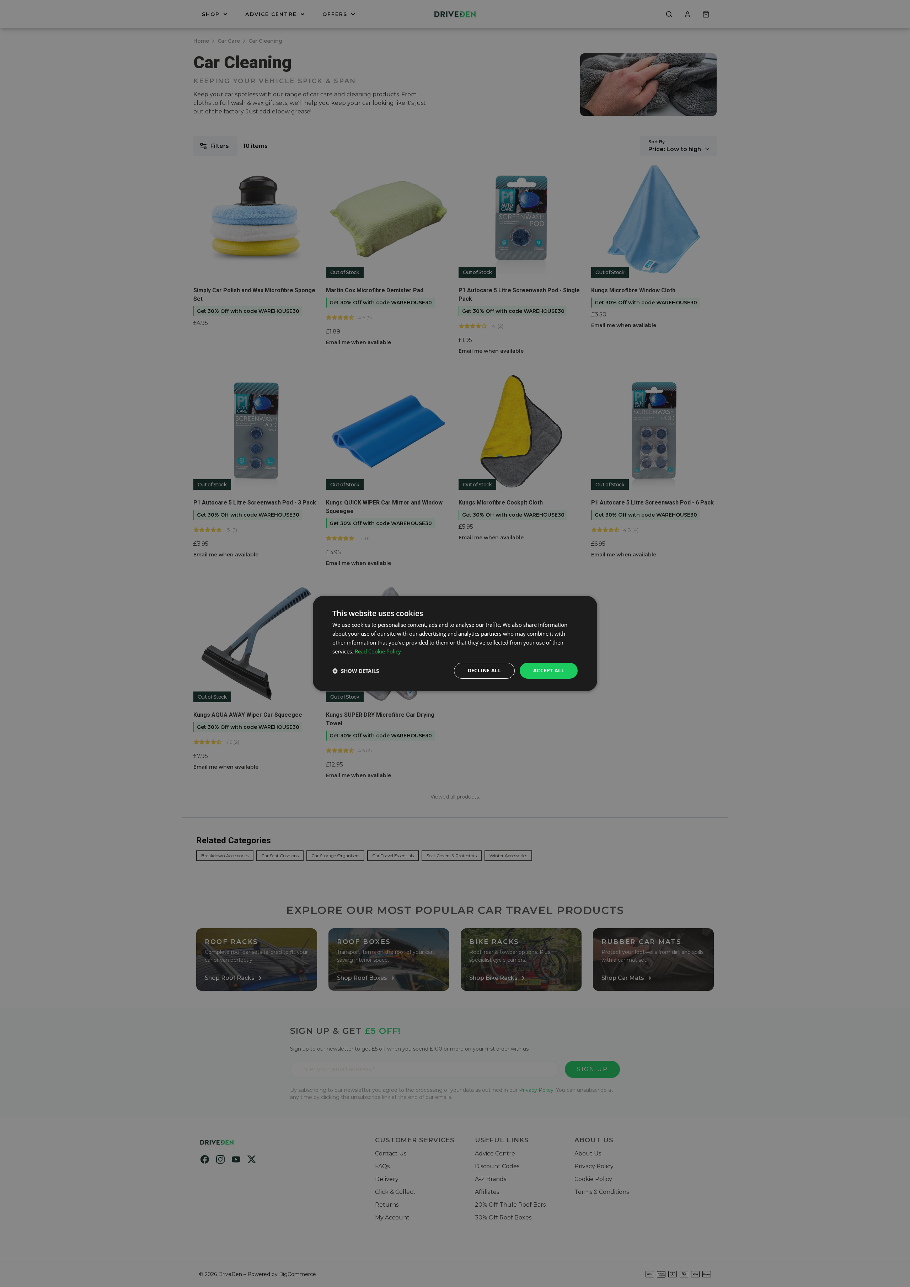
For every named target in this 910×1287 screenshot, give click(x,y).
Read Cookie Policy (378, 651)
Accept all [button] (548, 670)
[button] (355, 671)
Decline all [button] (484, 670)
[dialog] (455, 643)
